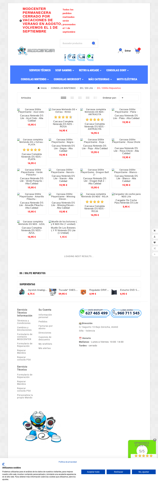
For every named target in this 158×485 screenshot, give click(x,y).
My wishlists (45, 344)
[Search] (93, 43)
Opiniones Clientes (141, 444)
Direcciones (45, 332)
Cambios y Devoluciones (24, 328)
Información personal (45, 316)
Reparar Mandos (21, 351)
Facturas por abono (46, 327)
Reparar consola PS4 (24, 358)
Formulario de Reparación (24, 344)
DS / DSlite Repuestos (33, 273)
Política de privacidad (68, 462)
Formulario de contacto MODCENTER (24, 336)
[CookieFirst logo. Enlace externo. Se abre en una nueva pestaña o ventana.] (3, 464)
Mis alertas (45, 348)
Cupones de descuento (45, 338)
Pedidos (43, 321)
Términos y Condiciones (24, 321)
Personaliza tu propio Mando (25, 396)
